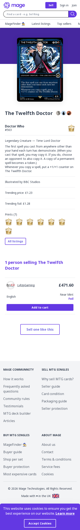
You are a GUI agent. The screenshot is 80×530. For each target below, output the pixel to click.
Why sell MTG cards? (58, 379)
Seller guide (51, 386)
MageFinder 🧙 (15, 444)
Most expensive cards (20, 474)
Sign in (64, 5)
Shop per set (13, 459)
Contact (47, 452)
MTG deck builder (17, 413)
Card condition (53, 394)
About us (48, 444)
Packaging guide (54, 401)
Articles (9, 421)
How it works (13, 379)
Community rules (16, 398)
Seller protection (54, 408)
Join (74, 5)
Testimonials (13, 406)
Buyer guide (12, 452)
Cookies (48, 474)
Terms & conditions (56, 459)
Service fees (51, 466)
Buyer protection (16, 466)
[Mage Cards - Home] (14, 5)
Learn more (65, 513)
